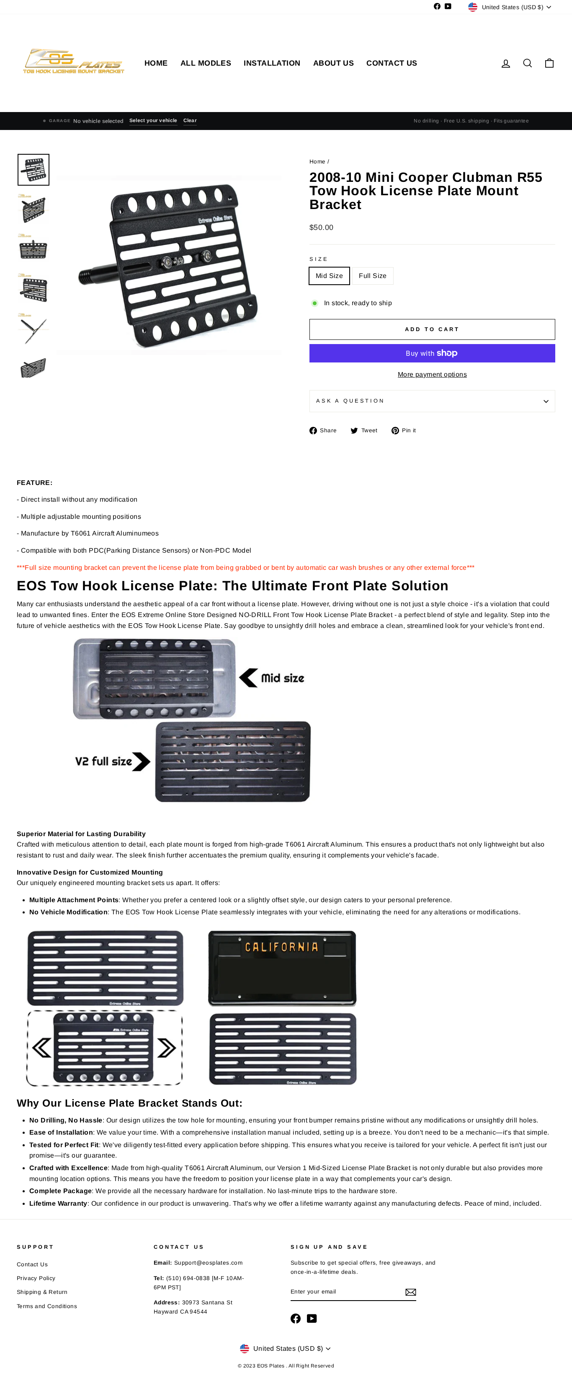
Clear (190, 120)
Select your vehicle (153, 120)
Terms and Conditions (47, 1306)
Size (318, 259)
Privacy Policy (36, 1278)
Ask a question (350, 401)
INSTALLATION (272, 63)
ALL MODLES (206, 63)
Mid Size (329, 275)
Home (318, 161)
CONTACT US (391, 63)
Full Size (373, 275)
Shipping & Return (42, 1292)
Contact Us (32, 1264)
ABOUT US (333, 63)
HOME (156, 63)
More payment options (432, 374)
